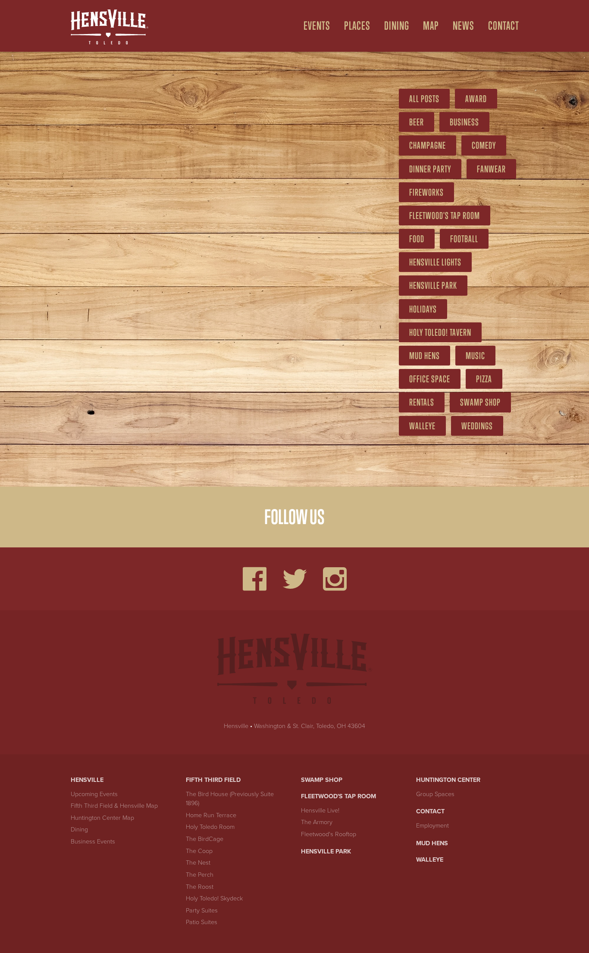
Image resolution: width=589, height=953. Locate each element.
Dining (396, 25)
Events (317, 25)
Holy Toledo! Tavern (440, 332)
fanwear (491, 169)
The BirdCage (204, 839)
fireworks (426, 192)
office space (429, 378)
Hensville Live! (320, 810)
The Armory (316, 822)
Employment (432, 825)
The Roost (199, 887)
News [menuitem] (463, 25)
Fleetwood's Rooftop (328, 834)
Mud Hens (424, 355)
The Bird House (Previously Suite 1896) (230, 799)
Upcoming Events (94, 794)
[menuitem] (313, 26)
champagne (427, 145)
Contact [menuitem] (503, 25)
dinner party (430, 169)
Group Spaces (435, 794)
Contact (430, 811)
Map (431, 25)
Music (475, 355)
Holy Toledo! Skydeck (214, 898)
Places (357, 25)
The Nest (198, 862)
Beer (416, 122)
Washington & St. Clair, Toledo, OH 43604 (309, 726)
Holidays (423, 309)
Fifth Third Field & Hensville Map (114, 805)
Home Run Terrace (211, 815)
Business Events (93, 841)
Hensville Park (433, 285)
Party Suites (202, 910)
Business (464, 122)
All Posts (424, 98)
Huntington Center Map (102, 818)
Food (416, 238)
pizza (484, 378)
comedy (484, 145)
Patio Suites (201, 922)
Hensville (236, 726)
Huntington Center (448, 780)
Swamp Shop (480, 402)
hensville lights (435, 262)
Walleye (422, 425)
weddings (477, 425)
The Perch (199, 874)
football (464, 238)
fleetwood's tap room (444, 215)
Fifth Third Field (213, 780)
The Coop (199, 851)
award (476, 98)
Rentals (421, 402)
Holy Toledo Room (210, 827)
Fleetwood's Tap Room (338, 796)
